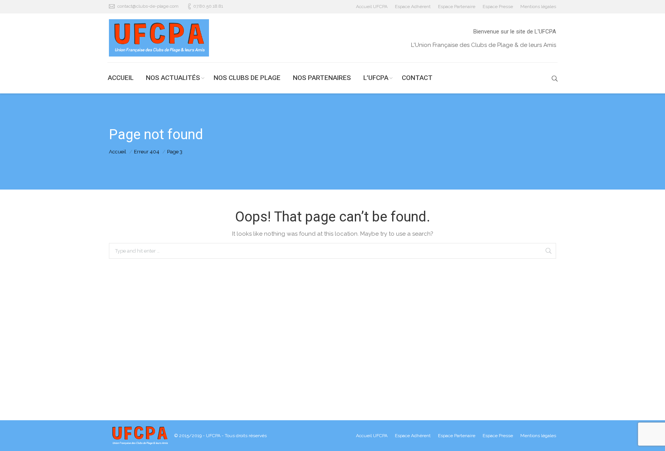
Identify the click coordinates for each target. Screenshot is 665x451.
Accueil (117, 152)
